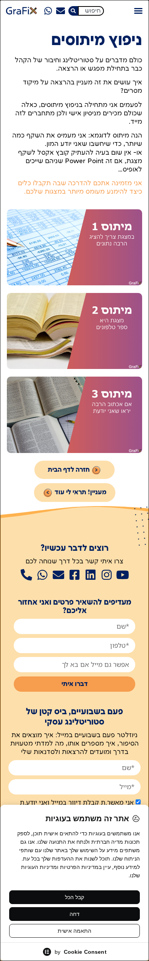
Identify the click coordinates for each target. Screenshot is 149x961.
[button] (138, 11)
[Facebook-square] (74, 575)
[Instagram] (107, 575)
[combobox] (91, 11)
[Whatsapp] (48, 11)
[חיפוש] (73, 11)
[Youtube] (123, 575)
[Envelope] (60, 11)
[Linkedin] (91, 575)
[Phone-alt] (26, 575)
